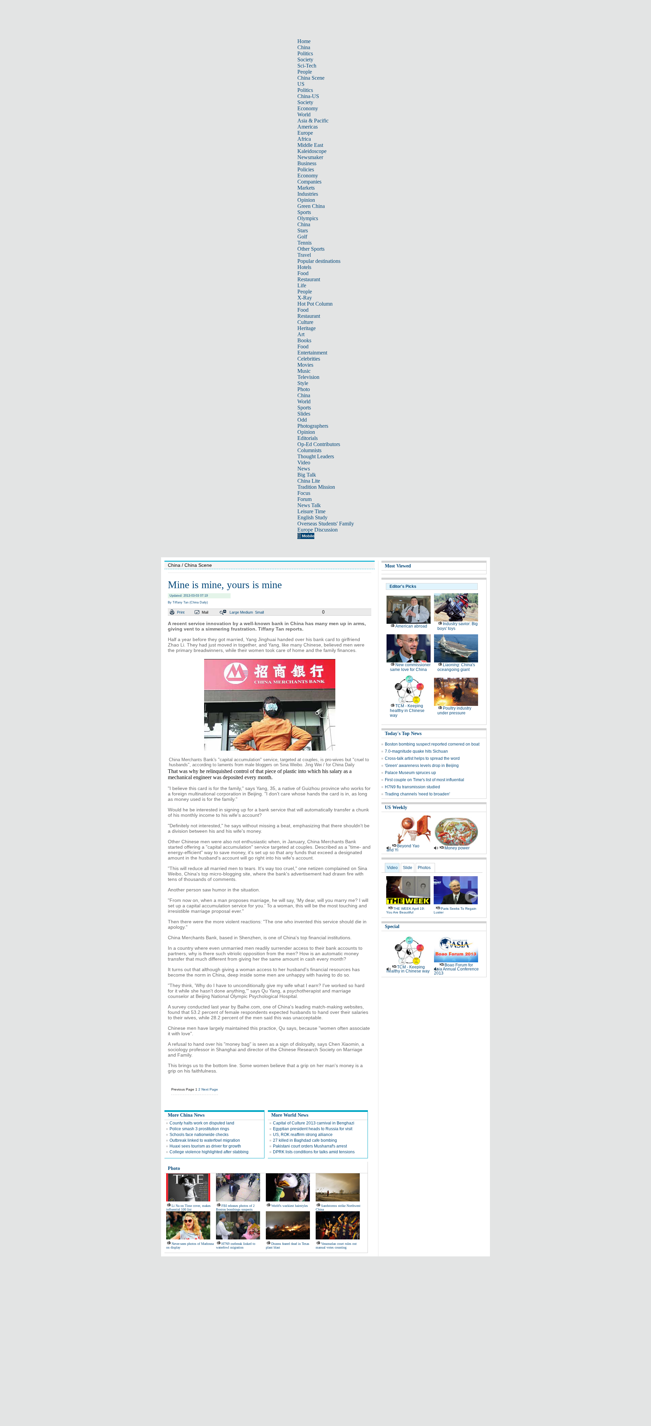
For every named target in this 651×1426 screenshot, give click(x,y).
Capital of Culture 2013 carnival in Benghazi (313, 1123)
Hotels (304, 267)
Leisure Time (311, 511)
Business (306, 163)
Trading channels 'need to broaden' (417, 794)
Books (304, 340)
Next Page (209, 1089)
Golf (302, 236)
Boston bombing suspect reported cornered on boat (432, 744)
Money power (457, 848)
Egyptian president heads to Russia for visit (312, 1128)
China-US (308, 96)
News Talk (309, 505)
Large (234, 612)
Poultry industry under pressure (454, 710)
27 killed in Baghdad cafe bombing (305, 1140)
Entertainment (312, 352)
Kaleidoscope (312, 151)
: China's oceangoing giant (456, 667)
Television (308, 377)
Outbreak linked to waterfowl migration (205, 1140)
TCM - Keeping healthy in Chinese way (407, 711)
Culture (305, 322)
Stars (302, 230)
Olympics (307, 218)
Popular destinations (318, 261)
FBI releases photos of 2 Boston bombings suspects (235, 1207)
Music (304, 371)
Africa (304, 139)
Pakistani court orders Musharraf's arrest (310, 1146)
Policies (305, 169)
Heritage (306, 328)
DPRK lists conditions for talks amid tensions (314, 1152)
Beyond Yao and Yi (403, 848)
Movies (305, 365)
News (303, 468)
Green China (311, 206)
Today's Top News (403, 733)
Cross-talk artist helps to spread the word (422, 758)
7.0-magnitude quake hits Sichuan (416, 751)
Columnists (309, 450)
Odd (302, 420)
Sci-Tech (306, 66)
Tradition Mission (316, 487)
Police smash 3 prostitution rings (199, 1128)
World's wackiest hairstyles (289, 1206)
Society (305, 59)
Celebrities (308, 359)
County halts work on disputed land (202, 1123)
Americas (307, 127)
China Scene (310, 78)
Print (180, 612)
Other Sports (310, 249)
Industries (307, 194)
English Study (312, 517)
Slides (303, 414)
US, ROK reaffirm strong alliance (303, 1134)
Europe (305, 133)
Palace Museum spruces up (410, 772)
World (304, 114)
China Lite (308, 481)
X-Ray (304, 298)
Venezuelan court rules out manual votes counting (336, 1245)
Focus (303, 493)
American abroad (411, 626)
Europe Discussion (317, 530)
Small (259, 612)
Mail (205, 612)
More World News (289, 1115)
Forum (304, 499)
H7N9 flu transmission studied (412, 787)
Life (301, 285)
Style (302, 383)
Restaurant (308, 279)
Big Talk (306, 475)
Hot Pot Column (315, 304)
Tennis (304, 243)
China (303, 47)
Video (303, 462)
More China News (186, 1115)
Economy (307, 108)
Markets (306, 188)
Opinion (306, 200)
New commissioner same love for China (410, 667)
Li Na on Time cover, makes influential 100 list (188, 1207)
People (304, 72)
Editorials (307, 438)
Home (304, 41)
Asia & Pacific (313, 120)
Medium (246, 612)
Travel (304, 255)
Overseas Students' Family (325, 523)
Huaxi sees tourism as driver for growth (205, 1146)
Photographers (312, 426)
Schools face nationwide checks (199, 1134)
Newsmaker (310, 157)
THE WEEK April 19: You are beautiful (405, 910)
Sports (304, 212)
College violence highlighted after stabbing (209, 1152)
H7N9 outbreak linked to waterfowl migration (235, 1245)
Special (392, 926)
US (300, 84)
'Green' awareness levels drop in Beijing (422, 765)
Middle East (310, 145)
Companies (309, 182)
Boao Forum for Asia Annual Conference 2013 (456, 969)
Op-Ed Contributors (318, 444)
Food (303, 273)
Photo (303, 389)
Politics (305, 53)
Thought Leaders (315, 456)
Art (300, 334)
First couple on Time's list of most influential (424, 779)
